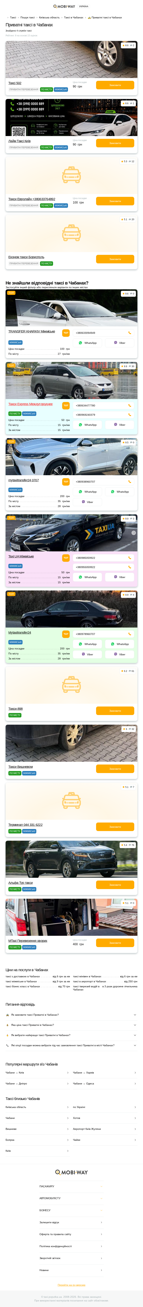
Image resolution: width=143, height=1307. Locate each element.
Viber (122, 342)
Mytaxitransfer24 (19, 632)
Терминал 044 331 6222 (25, 825)
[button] (70, 548)
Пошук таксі (27, 17)
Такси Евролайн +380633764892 (31, 199)
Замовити (115, 85)
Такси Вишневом (20, 767)
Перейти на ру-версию (71, 1284)
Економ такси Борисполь (26, 257)
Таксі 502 (14, 83)
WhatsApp (91, 342)
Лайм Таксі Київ (19, 141)
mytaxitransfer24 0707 (23, 480)
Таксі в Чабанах (73, 17)
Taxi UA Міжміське (21, 556)
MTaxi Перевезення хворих (27, 941)
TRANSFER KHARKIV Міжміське (31, 331)
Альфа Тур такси (20, 883)
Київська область (49, 17)
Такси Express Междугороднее (30, 404)
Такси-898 (15, 709)
